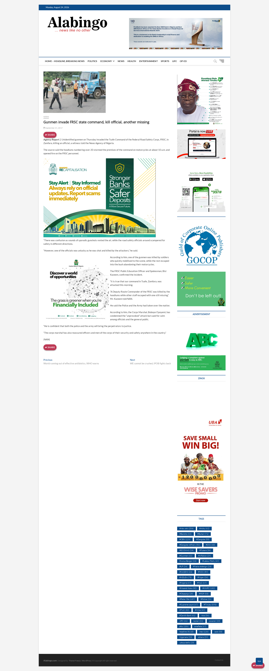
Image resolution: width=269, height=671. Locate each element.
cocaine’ (214, 621)
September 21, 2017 (54, 128)
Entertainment (148, 61)
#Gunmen (185, 555)
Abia (205, 615)
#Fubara (205, 550)
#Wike (200, 610)
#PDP (203, 593)
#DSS (210, 544)
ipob (218, 631)
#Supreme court (188, 604)
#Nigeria (185, 582)
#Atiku (204, 528)
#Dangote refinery (189, 544)
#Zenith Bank (187, 615)
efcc (184, 626)
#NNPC (209, 588)
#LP (183, 566)
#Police (206, 599)
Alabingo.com (50, 660)
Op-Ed (183, 61)
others (203, 637)
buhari (198, 621)
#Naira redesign (202, 566)
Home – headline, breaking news (65, 61)
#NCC (203, 572)
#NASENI (185, 572)
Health (131, 61)
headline (186, 631)
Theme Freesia (75, 660)
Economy (106, 61)
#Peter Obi (187, 599)
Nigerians (185, 637)
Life (174, 61)
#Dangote (202, 539)
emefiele (200, 626)
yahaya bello (186, 642)
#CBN (184, 539)
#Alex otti (186, 528)
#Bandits (185, 534)
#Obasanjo (186, 593)
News (121, 61)
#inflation (204, 555)
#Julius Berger (187, 561)
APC (183, 621)
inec (203, 631)
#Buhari (202, 534)
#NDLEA (185, 577)
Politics (92, 61)
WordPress (86, 660)
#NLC (202, 582)
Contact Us (219, 660)
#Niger (203, 577)
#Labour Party (210, 561)
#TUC (184, 610)
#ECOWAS (186, 550)
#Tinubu (210, 604)
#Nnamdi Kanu (188, 588)
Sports (165, 61)
